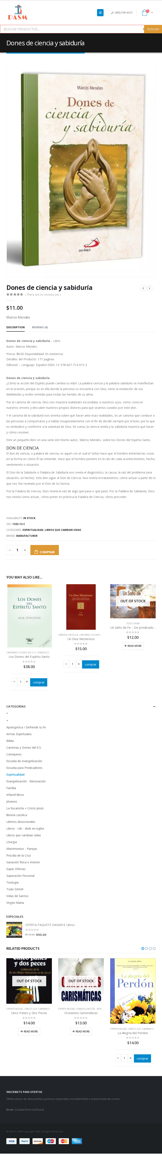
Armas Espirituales (19, 734)
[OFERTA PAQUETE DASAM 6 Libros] (14, 930)
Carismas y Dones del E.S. (21, 652)
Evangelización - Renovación (26, 781)
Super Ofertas (16, 869)
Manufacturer (27, 536)
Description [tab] (15, 327)
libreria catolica (68, 634)
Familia (11, 788)
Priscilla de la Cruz (18, 855)
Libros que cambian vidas (63, 530)
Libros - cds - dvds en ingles (25, 828)
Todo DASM (133, 623)
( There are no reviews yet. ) (43, 294)
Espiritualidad (33, 530)
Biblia (10, 741)
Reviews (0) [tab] (40, 327)
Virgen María (15, 903)
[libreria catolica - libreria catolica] (18, 13)
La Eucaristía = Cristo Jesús (25, 808)
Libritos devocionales (20, 822)
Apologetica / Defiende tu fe (26, 727)
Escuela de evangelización (24, 761)
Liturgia (11, 842)
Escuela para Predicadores (24, 768)
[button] (143, 948)
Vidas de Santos (17, 896)
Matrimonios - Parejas (21, 849)
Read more (135, 646)
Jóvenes (11, 801)
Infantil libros (15, 795)
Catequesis (14, 754)
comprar (47, 552)
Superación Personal (20, 876)
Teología (12, 882)
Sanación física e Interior (23, 862)
